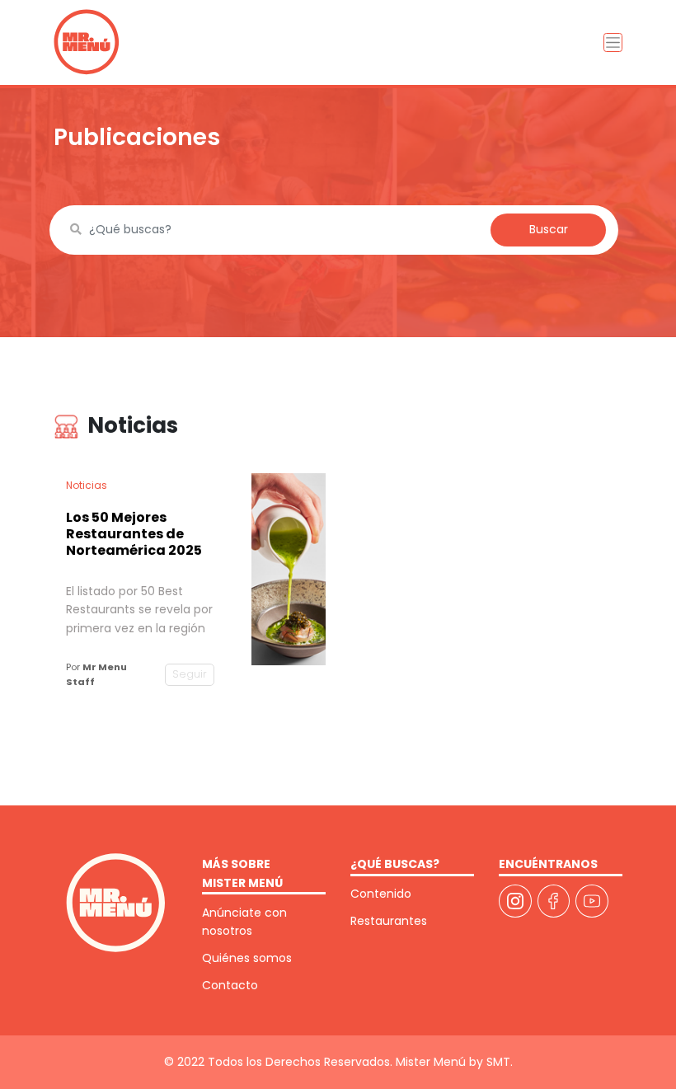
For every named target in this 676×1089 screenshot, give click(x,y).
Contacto (230, 985)
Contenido (380, 893)
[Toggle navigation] (612, 42)
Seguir (189, 674)
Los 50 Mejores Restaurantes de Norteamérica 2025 (134, 534)
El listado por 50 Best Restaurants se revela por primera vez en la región (139, 609)
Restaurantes (388, 921)
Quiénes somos (247, 958)
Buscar (548, 229)
